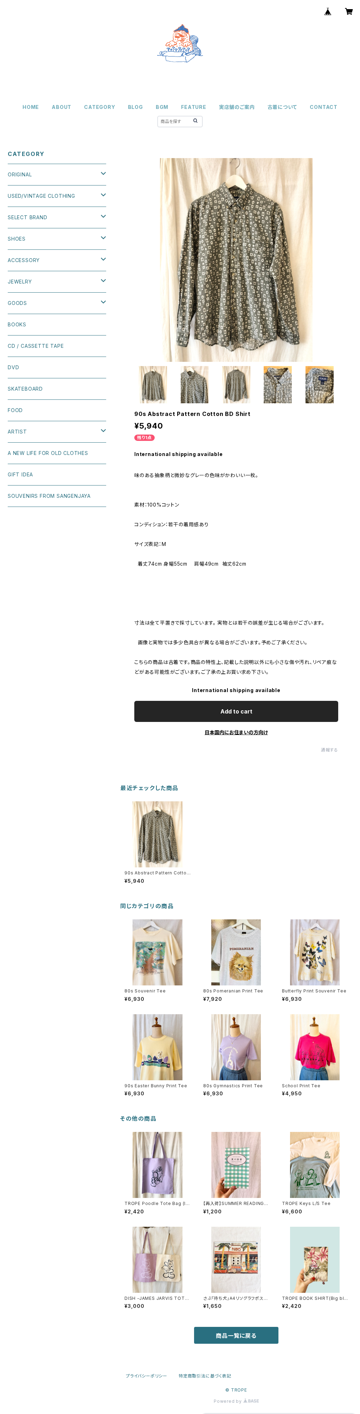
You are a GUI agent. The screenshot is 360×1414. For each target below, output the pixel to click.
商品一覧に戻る (236, 1335)
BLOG (135, 107)
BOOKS (17, 324)
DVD (13, 367)
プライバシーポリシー (146, 1376)
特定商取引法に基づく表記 (205, 1376)
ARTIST (17, 432)
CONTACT (324, 107)
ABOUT (61, 107)
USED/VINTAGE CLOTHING (41, 196)
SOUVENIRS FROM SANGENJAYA (49, 496)
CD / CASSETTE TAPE (36, 346)
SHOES (17, 239)
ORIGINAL (20, 174)
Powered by (228, 1401)
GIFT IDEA (20, 474)
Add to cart (236, 711)
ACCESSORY (24, 260)
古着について (282, 107)
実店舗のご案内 (237, 107)
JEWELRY (20, 282)
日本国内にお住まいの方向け (236, 732)
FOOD (15, 410)
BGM (162, 107)
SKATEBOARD (25, 389)
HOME (30, 107)
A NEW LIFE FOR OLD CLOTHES (48, 453)
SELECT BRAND (27, 217)
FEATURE (193, 107)
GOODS (17, 303)
